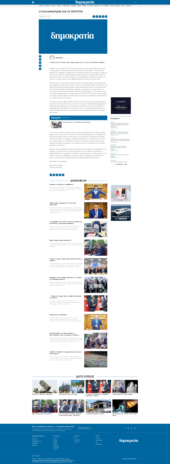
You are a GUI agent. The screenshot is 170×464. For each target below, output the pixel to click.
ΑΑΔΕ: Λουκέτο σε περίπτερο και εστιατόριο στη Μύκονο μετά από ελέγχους (118, 147)
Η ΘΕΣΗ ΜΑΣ (113, 153)
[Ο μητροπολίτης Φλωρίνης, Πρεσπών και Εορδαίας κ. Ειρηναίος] (95, 229)
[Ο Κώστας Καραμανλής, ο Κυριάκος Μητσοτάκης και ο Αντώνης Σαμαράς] (71, 406)
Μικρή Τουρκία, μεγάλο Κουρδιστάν (60, 240)
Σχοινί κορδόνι (99, 440)
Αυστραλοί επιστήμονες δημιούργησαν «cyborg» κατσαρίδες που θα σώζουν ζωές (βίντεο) (119, 125)
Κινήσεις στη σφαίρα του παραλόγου (42, 394)
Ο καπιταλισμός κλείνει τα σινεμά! (95, 413)
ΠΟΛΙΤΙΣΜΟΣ (113, 160)
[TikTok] (131, 428)
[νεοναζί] (95, 341)
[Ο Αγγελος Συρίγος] (95, 322)
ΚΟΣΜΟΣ (112, 122)
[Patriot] (45, 386)
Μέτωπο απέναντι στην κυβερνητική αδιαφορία (76, 122)
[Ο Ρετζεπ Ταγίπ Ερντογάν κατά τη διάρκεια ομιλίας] (95, 248)
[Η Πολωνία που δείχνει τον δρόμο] (71, 386)
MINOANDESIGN (132, 458)
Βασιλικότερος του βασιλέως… (59, 314)
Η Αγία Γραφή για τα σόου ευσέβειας (122, 394)
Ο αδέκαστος (99, 444)
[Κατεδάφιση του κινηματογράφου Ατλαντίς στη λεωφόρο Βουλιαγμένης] (98, 406)
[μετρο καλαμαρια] (95, 285)
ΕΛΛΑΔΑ (112, 130)
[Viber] (100, 16)
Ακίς (97, 442)
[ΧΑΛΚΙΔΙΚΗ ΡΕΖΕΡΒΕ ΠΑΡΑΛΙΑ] (95, 359)
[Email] (106, 16)
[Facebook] (93, 16)
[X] (96, 16)
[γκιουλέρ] (95, 266)
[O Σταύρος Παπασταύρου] (95, 210)
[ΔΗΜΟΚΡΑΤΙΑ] (52, 57)
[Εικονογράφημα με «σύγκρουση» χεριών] (125, 406)
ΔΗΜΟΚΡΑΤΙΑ (59, 58)
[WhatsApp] (103, 16)
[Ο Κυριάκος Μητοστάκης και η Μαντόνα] (125, 386)
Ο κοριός (98, 438)
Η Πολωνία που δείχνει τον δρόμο (68, 394)
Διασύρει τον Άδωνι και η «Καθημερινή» (61, 184)
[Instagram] (128, 428)
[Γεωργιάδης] (95, 192)
